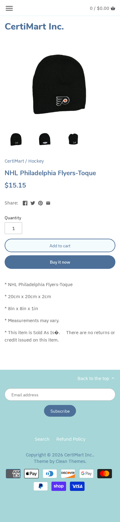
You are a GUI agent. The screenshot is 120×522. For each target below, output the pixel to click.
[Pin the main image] (40, 202)
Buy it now (60, 262)
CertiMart (14, 161)
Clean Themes (70, 461)
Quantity (13, 217)
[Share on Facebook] (25, 202)
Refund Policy (70, 439)
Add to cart (60, 246)
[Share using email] (48, 202)
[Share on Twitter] (32, 202)
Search (42, 439)
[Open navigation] (9, 8)
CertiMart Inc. (34, 26)
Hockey (36, 161)
